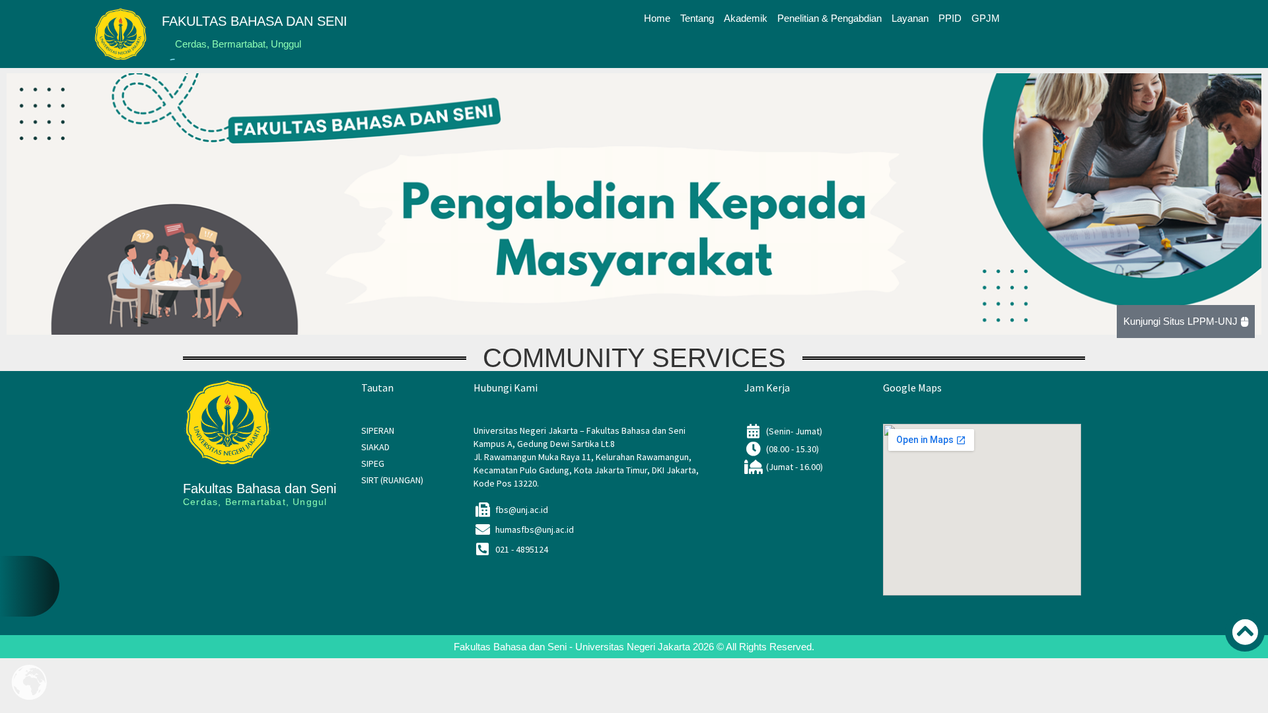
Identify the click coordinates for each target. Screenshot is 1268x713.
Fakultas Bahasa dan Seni (259, 488)
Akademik (745, 18)
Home (657, 18)
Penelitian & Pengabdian (829, 18)
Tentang (697, 18)
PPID (950, 18)
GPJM (985, 18)
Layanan (910, 18)
